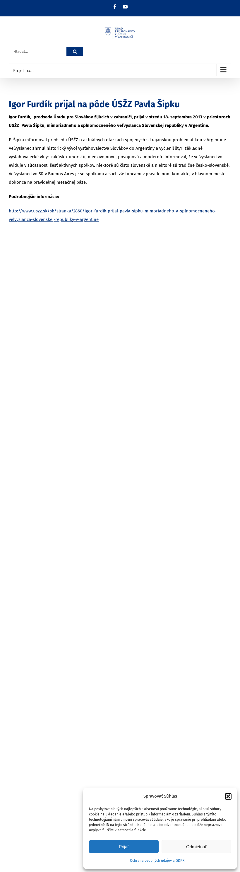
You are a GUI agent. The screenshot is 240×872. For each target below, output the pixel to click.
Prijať (124, 846)
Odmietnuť (196, 846)
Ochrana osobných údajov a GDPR (157, 861)
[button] (228, 796)
